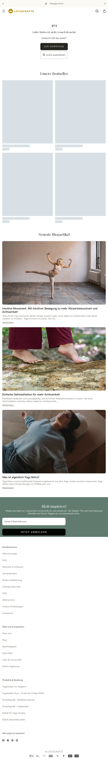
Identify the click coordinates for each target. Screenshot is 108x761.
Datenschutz (8, 600)
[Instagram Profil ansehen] (8, 740)
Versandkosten (9, 573)
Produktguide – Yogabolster (15, 706)
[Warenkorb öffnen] (104, 11)
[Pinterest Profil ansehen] (12, 740)
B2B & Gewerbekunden (13, 719)
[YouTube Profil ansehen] (17, 740)
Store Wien (7, 653)
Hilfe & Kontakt (9, 553)
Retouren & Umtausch (12, 567)
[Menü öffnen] (3, 11)
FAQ (4, 560)
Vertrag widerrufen (11, 587)
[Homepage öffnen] (21, 11)
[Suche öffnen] (97, 11)
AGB (4, 593)
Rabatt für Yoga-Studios (14, 713)
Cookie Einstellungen (12, 606)
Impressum (7, 613)
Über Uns (6, 633)
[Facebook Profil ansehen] (3, 740)
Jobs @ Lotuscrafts (12, 660)
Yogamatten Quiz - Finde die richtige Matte (23, 693)
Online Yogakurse (10, 666)
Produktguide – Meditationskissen (18, 700)
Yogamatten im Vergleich (14, 686)
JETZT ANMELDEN (34, 532)
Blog (4, 640)
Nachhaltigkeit (9, 646)
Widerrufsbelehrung (12, 580)
